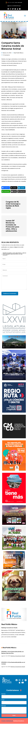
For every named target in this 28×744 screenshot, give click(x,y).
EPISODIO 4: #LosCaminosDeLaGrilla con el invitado (13, 663)
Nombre (3, 694)
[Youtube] (19, 9)
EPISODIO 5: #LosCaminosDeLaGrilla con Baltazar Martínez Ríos (12, 652)
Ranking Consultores (18, 721)
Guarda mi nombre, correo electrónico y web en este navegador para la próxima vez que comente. (14, 254)
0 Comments (6, 55)
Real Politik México (18, 53)
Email (2, 699)
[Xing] (23, 680)
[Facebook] (8, 9)
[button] (4, 365)
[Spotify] (15, 9)
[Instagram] (10, 9)
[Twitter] (13, 9)
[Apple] (17, 9)
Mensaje (3, 705)
